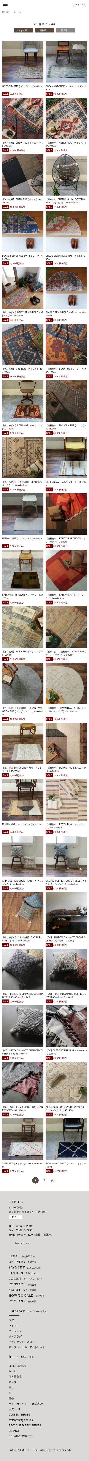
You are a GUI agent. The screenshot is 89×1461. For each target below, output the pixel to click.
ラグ (11, 1320)
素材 (11, 1387)
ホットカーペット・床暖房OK (26, 1403)
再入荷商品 (15, 1376)
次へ (53, 1180)
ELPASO (14, 1430)
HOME (6, 12)
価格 (11, 1398)
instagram (23, 1243)
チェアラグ (15, 1336)
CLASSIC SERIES (19, 1414)
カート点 (79, 4)
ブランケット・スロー (22, 1341)
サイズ (12, 1382)
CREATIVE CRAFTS (20, 1436)
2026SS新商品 (17, 1365)
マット (12, 1325)
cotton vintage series (21, 1420)
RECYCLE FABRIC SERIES (25, 1425)
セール (17, 12)
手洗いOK (14, 1409)
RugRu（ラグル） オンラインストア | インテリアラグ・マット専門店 (44, 4)
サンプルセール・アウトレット (27, 1347)
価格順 (43, 30)
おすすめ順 (21, 30)
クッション (15, 1331)
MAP (15, 1217)
